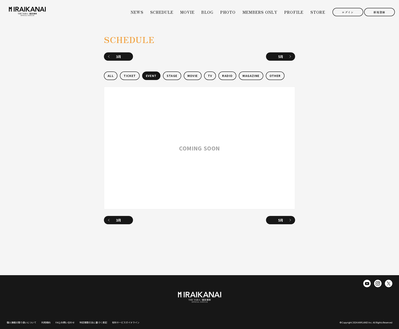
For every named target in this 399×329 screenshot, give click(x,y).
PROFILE (294, 12)
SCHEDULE (161, 12)
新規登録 (379, 12)
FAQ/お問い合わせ (65, 322)
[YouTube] (367, 283)
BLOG (207, 12)
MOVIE (187, 12)
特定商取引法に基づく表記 (93, 322)
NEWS (137, 12)
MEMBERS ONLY (260, 12)
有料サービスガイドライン (125, 322)
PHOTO (227, 12)
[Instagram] (378, 283)
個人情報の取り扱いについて (21, 322)
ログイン (348, 12)
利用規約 (45, 322)
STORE (317, 12)
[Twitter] (388, 283)
